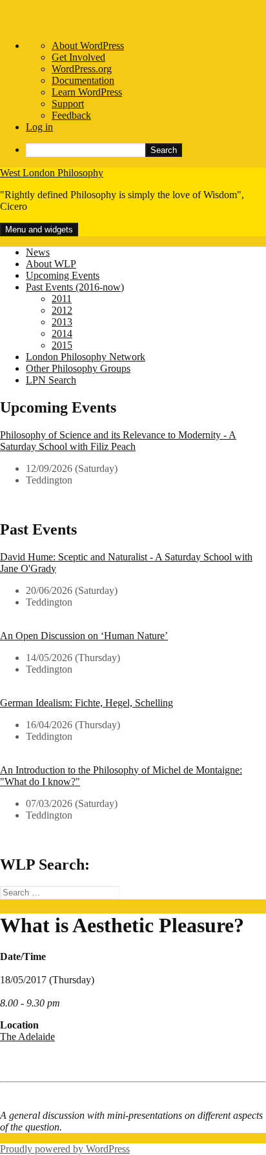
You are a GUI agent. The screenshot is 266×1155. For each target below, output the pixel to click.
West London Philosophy (51, 172)
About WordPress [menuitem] (88, 45)
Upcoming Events (62, 275)
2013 (62, 321)
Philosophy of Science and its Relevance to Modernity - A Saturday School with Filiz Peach (118, 440)
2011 (62, 298)
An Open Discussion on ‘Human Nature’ (84, 635)
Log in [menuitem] (39, 126)
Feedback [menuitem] (71, 115)
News (38, 252)
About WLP (51, 263)
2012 (62, 310)
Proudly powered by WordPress (65, 1148)
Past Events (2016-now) (75, 286)
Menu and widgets (39, 229)
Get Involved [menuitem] (78, 57)
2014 (62, 333)
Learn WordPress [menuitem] (87, 92)
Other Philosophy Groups (78, 368)
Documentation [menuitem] (83, 80)
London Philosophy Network (85, 356)
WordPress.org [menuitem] (82, 68)
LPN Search (51, 379)
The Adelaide (27, 1036)
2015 (62, 345)
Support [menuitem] (68, 103)
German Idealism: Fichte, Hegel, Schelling (86, 702)
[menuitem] (146, 150)
